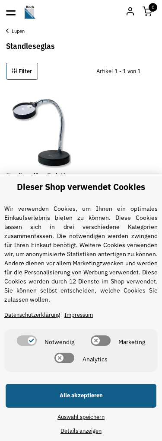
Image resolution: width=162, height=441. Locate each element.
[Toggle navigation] (11, 12)
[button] (147, 12)
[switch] (27, 340)
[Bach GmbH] (30, 12)
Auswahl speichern (81, 417)
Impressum (78, 315)
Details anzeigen (81, 431)
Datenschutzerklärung (32, 315)
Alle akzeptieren (81, 395)
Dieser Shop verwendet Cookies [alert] (81, 187)
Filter (24, 71)
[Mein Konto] (130, 12)
